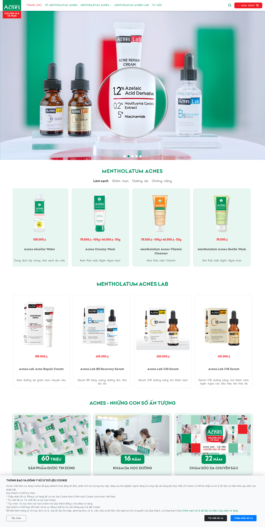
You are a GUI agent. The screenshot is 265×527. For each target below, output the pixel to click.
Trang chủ (34, 5)
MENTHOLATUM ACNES (95, 5)
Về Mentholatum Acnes (61, 5)
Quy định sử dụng (228, 510)
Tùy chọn (16, 518)
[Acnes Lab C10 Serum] (163, 323)
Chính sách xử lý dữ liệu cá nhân (199, 510)
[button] (229, 4)
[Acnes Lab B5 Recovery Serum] (102, 323)
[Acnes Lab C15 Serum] (223, 323)
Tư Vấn (157, 5)
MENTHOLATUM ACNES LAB (131, 5)
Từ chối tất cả (215, 518)
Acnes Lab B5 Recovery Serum (102, 369)
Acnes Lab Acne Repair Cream (41, 369)
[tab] (101, 181)
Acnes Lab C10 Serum (163, 369)
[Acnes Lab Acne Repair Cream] (41, 323)
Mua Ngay (248, 6)
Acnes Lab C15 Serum (223, 369)
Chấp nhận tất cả (243, 518)
